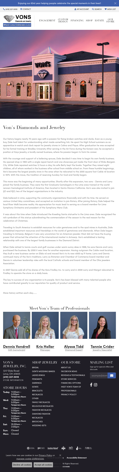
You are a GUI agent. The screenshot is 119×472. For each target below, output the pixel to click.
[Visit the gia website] (30, 448)
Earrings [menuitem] (37, 382)
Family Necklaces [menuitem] (41, 402)
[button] (82, 9)
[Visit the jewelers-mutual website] (53, 448)
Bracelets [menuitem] (37, 390)
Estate (99, 21)
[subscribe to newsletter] (112, 375)
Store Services (68, 379)
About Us (66, 367)
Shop (89, 21)
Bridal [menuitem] (35, 367)
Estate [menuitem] (35, 386)
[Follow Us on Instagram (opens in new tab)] (95, 385)
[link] (10, 9)
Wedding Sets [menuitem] (39, 425)
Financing (77, 21)
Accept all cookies (43, 465)
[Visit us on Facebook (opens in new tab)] (91, 385)
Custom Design (63, 21)
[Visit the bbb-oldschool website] (63, 448)
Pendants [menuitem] (37, 379)
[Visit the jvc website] (88, 448)
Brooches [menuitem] (37, 421)
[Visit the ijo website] (40, 448)
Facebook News (69, 371)
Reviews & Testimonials (73, 375)
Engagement (47, 21)
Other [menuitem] (35, 398)
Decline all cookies (22, 465)
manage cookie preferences (30, 458)
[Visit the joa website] (79, 448)
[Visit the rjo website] (70, 448)
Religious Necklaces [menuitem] (42, 406)
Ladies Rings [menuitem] (38, 375)
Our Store (110, 21)
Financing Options (71, 382)
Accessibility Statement (77, 457)
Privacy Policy (69, 394)
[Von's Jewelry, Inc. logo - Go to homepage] (18, 21)
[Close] (115, 3)
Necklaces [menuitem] (37, 394)
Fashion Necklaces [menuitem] (41, 410)
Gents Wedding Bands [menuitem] (43, 371)
